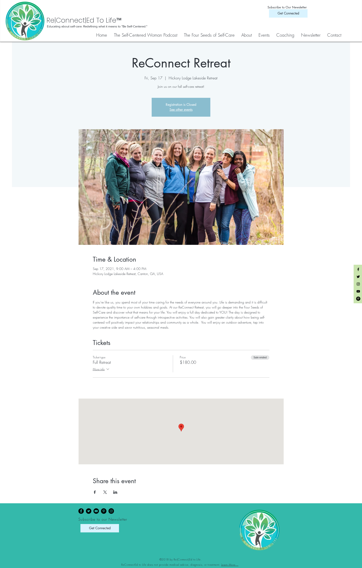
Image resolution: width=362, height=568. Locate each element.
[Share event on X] (105, 492)
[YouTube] (96, 511)
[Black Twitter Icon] (358, 277)
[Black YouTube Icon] (358, 291)
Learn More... (229, 565)
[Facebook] (81, 511)
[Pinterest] (103, 511)
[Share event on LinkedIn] (115, 492)
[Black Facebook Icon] (358, 269)
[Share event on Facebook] (95, 492)
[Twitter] (88, 511)
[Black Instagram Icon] (358, 284)
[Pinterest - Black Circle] (358, 299)
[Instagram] (111, 511)
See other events (181, 109)
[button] (209, 35)
